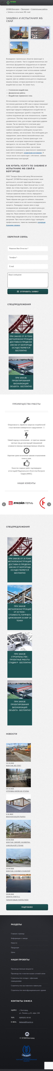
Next (49, 504)
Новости (14, 943)
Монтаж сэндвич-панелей (18, 871)
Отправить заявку (29, 292)
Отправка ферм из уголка (17, 791)
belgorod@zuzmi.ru (26, 1022)
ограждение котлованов (33, 153)
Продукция (25, 9)
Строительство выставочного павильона (26, 986)
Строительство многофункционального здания (28, 990)
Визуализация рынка (15, 817)
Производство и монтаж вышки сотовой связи (28, 974)
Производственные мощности (22, 969)
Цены (13, 952)
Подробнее (27, 907)
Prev (4, 504)
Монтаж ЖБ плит (13, 766)
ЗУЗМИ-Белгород (12, 9)
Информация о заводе (19, 938)
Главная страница (17, 934)
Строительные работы (39, 9)
